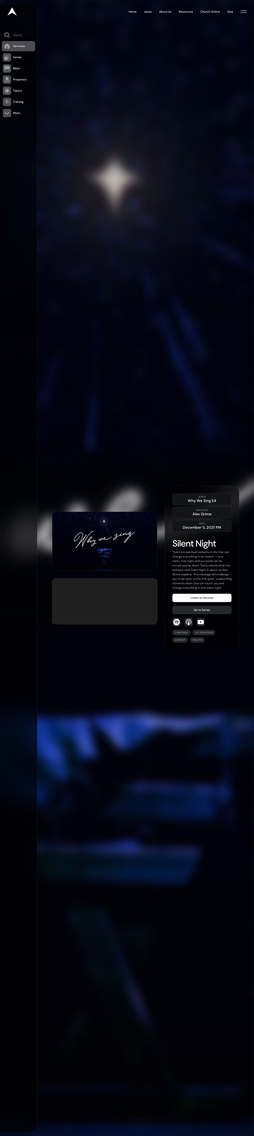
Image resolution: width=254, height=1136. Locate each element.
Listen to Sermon (202, 598)
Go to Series (202, 610)
